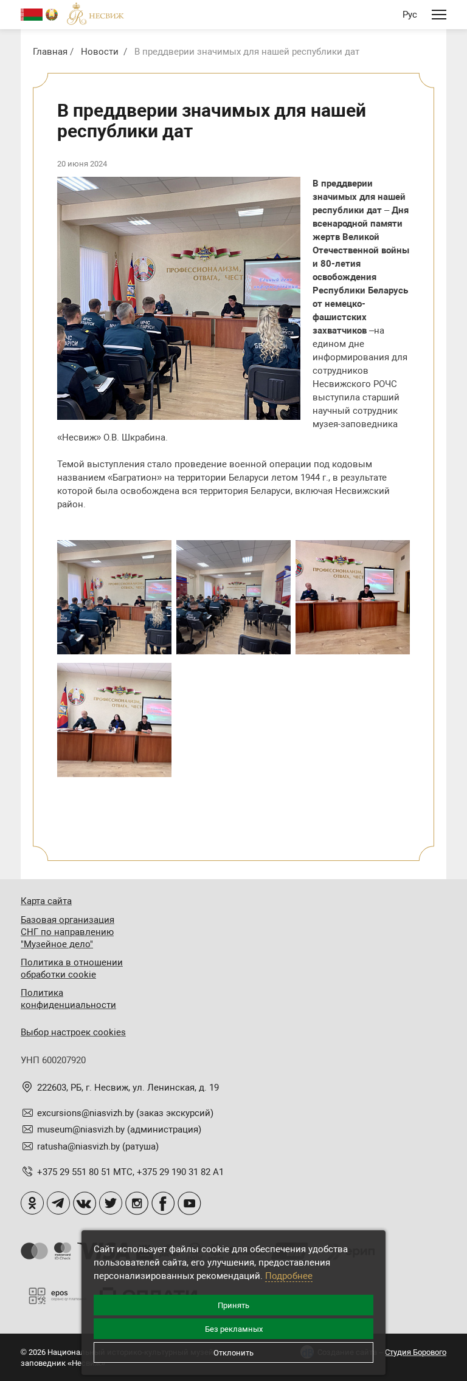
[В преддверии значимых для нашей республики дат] (114, 597)
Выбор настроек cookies (73, 1032)
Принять (233, 1305)
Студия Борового (415, 1352)
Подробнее (289, 1275)
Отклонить (233, 1352)
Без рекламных (234, 1329)
